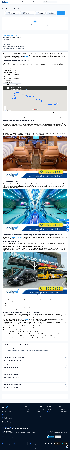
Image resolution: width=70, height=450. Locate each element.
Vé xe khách (15, 1)
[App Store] (57, 443)
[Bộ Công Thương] (50, 436)
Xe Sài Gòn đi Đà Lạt (40, 411)
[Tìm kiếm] (55, 2)
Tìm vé (61, 13)
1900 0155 (26, 319)
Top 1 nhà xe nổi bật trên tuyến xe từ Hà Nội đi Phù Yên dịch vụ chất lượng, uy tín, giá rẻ (19, 42)
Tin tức (37, 1)
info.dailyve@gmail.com (21, 443)
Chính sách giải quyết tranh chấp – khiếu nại (63, 414)
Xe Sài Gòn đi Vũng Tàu (41, 413)
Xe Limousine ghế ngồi (8, 39)
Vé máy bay (27, 1)
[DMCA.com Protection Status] (58, 436)
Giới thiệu (49, 409)
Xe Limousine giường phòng (9, 41)
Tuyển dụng (50, 413)
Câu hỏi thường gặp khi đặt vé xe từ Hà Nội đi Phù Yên (14, 48)
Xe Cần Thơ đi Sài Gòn (40, 409)
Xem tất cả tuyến (40, 416)
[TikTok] (5, 422)
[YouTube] (8, 422)
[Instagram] (10, 422)
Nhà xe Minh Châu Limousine (9, 44)
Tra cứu (32, 1)
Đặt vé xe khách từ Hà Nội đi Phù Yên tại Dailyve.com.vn (13, 46)
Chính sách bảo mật (63, 409)
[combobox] (13, 13)
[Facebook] (3, 422)
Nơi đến (24, 12)
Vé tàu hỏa (21, 1)
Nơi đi (9, 12)
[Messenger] (67, 226)
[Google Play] (64, 443)
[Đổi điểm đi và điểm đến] (20, 13)
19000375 (7, 443)
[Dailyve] (5, 2)
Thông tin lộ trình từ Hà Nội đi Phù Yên (10, 35)
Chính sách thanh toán (63, 411)
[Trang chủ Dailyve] (11, 407)
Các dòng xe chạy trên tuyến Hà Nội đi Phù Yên (12, 37)
